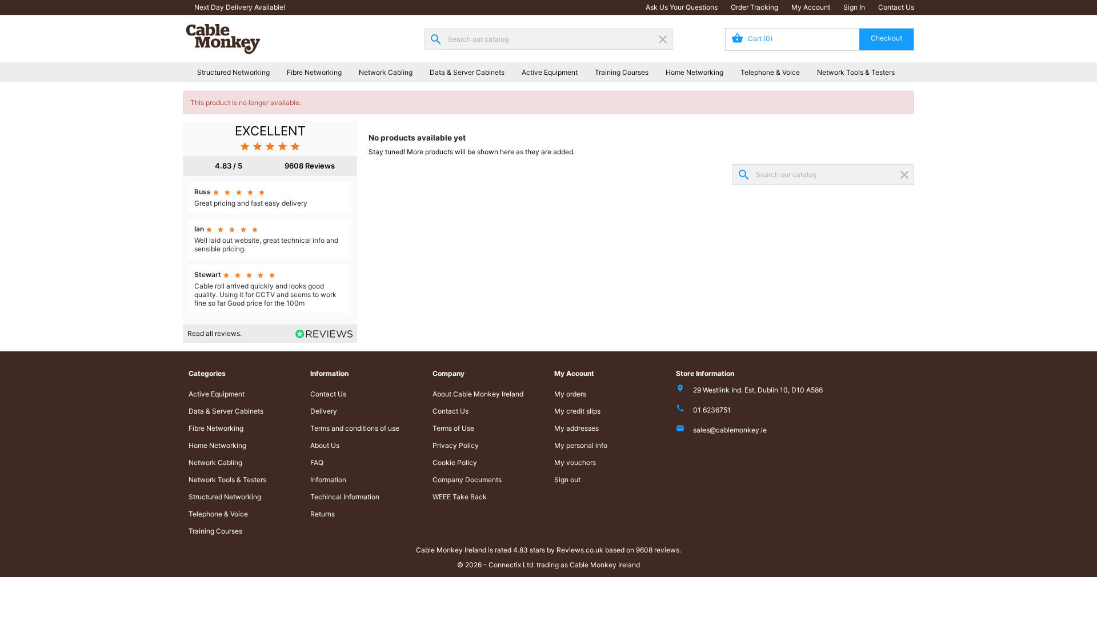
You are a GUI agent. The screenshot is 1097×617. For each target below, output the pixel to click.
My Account (810, 7)
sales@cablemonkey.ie (730, 430)
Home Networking (694, 72)
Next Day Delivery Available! (239, 7)
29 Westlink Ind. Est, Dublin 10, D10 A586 (758, 390)
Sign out (567, 479)
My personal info (580, 445)
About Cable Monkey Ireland (478, 394)
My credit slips (577, 411)
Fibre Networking (314, 72)
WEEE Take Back (460, 496)
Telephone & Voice (770, 72)
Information (328, 479)
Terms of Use (453, 428)
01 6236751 (712, 410)
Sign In (854, 7)
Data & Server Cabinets (467, 72)
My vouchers (575, 462)
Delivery (323, 411)
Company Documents (467, 479)
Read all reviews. (214, 333)
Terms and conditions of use (354, 428)
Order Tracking (754, 7)
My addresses (576, 428)
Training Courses (621, 72)
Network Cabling (386, 72)
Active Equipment (550, 72)
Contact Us (896, 7)
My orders (570, 394)
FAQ (316, 462)
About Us (324, 445)
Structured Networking (233, 72)
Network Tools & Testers (856, 72)
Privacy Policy (456, 445)
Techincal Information (344, 496)
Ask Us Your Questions (682, 7)
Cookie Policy (455, 462)
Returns (322, 514)
